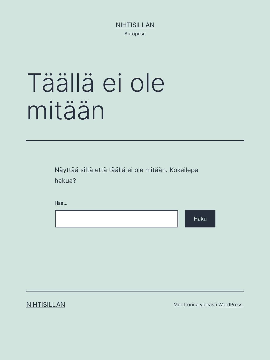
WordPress (230, 304)
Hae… (61, 203)
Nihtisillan (135, 25)
